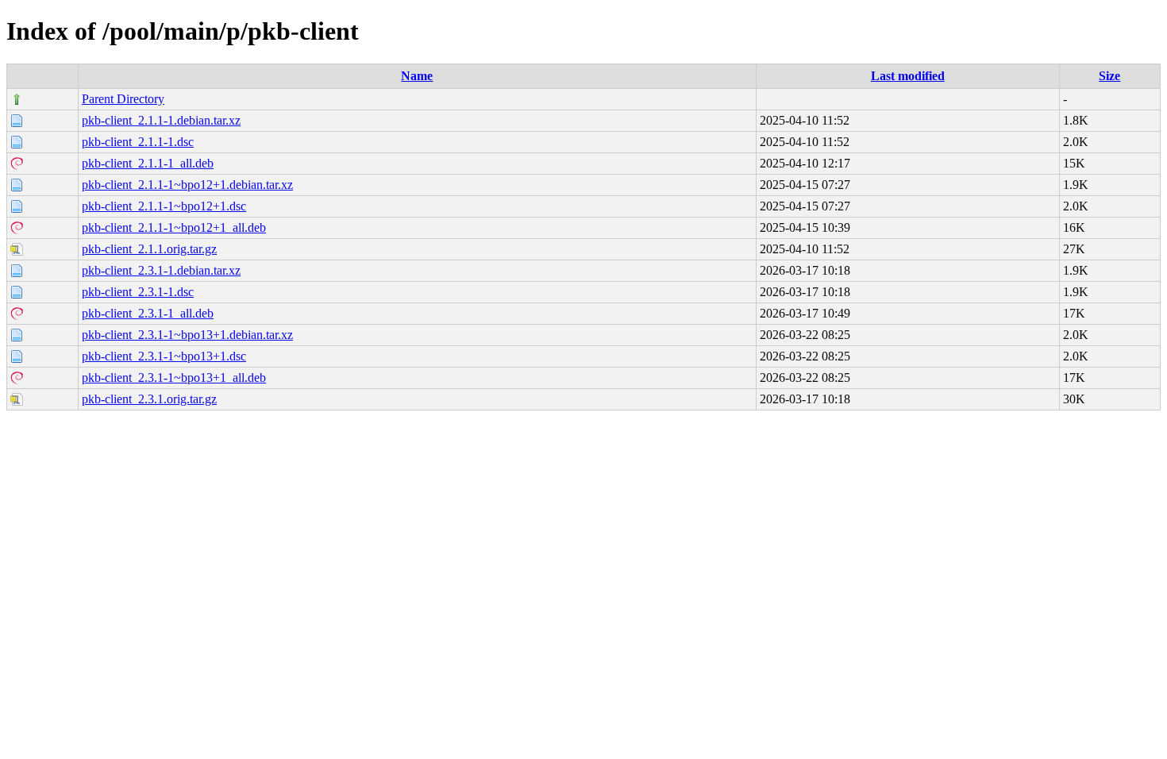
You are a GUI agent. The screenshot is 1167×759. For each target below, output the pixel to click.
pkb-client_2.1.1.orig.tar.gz (149, 249)
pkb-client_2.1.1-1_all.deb (148, 163)
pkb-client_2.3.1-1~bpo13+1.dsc (164, 356)
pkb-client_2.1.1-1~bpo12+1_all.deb (174, 227)
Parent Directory (123, 99)
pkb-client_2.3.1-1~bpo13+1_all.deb (174, 377)
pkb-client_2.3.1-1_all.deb (148, 313)
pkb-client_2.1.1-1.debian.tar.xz (161, 120)
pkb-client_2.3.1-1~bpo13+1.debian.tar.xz (187, 334)
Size (1109, 76)
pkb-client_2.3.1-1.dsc (138, 292)
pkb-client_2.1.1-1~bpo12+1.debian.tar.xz (187, 184)
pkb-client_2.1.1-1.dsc (138, 141)
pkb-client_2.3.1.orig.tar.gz (149, 399)
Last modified (908, 76)
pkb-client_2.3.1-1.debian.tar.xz (161, 270)
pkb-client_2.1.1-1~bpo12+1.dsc (164, 206)
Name (417, 76)
